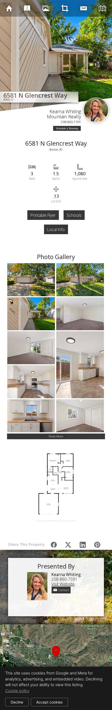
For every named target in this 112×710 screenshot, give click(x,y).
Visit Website (62, 584)
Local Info (56, 229)
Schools (74, 215)
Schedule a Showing (67, 128)
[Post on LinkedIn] (82, 544)
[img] (9, 8)
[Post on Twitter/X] (68, 544)
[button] (56, 657)
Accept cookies (49, 702)
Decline (17, 702)
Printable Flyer (43, 215)
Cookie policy (17, 690)
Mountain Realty (64, 116)
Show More (56, 436)
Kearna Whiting (65, 111)
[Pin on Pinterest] (97, 544)
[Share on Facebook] (53, 544)
